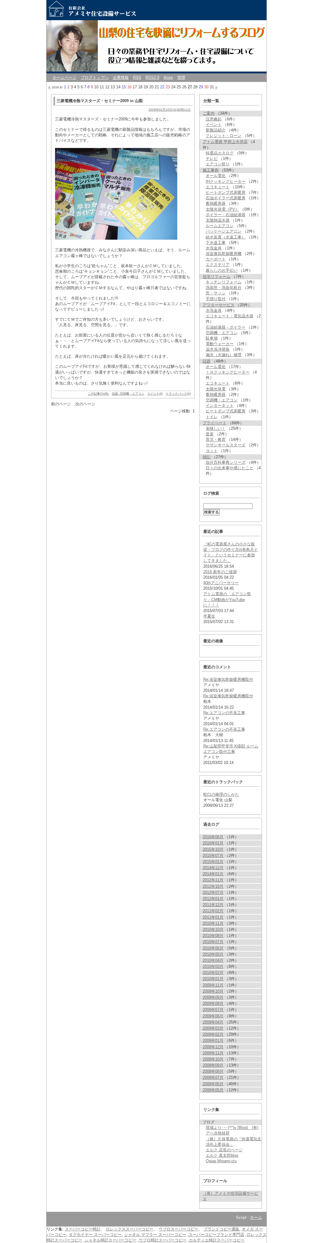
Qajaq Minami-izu (221, 1161)
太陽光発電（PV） (222, 209)
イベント (214, 124)
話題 (207, 361)
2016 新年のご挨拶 (220, 572)
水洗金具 (214, 248)
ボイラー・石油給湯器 (225, 214)
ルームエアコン (220, 225)
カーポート (216, 259)
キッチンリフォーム (223, 282)
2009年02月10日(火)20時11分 (170, 109)
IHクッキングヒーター (225, 181)
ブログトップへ (95, 77)
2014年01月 (213, 874)
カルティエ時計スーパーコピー (217, 1240)
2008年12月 (213, 1047)
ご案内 (209, 113)
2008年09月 (213, 1065)
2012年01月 (213, 898)
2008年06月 (213, 1084)
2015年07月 (213, 855)
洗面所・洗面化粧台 (223, 287)
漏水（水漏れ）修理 (223, 354)
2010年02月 (213, 972)
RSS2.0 (152, 77)
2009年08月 (213, 1003)
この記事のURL (98, 393)
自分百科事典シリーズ (225, 462)
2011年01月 (213, 917)
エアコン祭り (218, 164)
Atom (168, 77)
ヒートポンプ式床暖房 (225, 192)
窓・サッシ (216, 293)
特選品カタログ (220, 153)
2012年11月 (213, 880)
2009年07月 (213, 1009)
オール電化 (216, 175)
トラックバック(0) (178, 393)
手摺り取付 (216, 299)
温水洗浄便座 (218, 349)
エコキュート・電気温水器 (229, 316)
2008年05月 (213, 1090)
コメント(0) (155, 393)
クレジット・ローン (223, 135)
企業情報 (121, 77)
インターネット (220, 405)
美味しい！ (216, 428)
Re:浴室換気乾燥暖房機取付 (228, 679)
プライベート (214, 423)
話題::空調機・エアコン (128, 393)
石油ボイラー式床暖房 (225, 198)
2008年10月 (213, 1059)
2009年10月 (213, 991)
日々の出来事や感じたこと (229, 468)
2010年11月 (213, 923)
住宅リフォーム (216, 276)
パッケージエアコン (223, 231)
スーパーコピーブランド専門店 (216, 1234)
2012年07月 (213, 892)
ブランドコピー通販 (221, 1229)
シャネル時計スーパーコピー (110, 1240)
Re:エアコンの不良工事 (224, 712)
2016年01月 (213, 843)
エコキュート (218, 187)
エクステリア (218, 264)
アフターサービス (218, 305)
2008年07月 (213, 1077)
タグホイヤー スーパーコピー (95, 1234)
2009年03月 (213, 1028)
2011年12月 (213, 904)
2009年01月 (213, 1040)
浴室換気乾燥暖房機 (223, 253)
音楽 (210, 434)
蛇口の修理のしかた (221, 794)
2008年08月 (213, 1071)
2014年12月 (213, 867)
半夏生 (209, 616)
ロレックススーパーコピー (129, 1229)
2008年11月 (213, 1053)
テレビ (212, 158)
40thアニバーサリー (221, 583)
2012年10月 (213, 886)
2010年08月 (213, 935)
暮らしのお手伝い (222, 270)
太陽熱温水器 (218, 220)
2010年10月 (213, 929)
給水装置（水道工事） (225, 237)
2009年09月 (213, 997)
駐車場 (212, 338)
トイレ (212, 417)
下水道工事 (216, 242)
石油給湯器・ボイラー (225, 327)
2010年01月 (213, 978)
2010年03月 (213, 966)
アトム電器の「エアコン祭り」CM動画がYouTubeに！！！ (227, 599)
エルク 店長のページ (224, 1150)
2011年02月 (213, 911)
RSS (137, 77)
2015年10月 (213, 849)
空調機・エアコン (222, 332)
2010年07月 (213, 941)
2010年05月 (213, 954)
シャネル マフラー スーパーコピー (155, 1234)
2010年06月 (213, 948)
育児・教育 (216, 439)
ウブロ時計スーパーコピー (162, 1240)
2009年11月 (213, 985)
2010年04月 (213, 960)
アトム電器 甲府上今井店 (225, 141)
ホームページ (64, 77)
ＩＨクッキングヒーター (227, 372)
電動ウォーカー (220, 343)
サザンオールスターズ (225, 445)
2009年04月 (213, 1022)
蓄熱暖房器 (216, 203)
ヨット (212, 450)
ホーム (256, 1217)
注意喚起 (214, 119)
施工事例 (211, 170)
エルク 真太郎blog (222, 1155)
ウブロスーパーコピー (178, 1229)
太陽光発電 (216, 389)
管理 (181, 77)
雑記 (207, 457)
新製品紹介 (216, 130)
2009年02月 (213, 1034)
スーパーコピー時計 (83, 1229)
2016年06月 (213, 837)
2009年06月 (213, 1016)
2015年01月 (213, 861)
